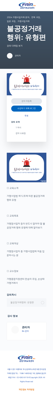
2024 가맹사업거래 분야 (18, 17)
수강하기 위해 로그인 (26, 108)
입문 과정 (11, 21)
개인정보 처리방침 (26, 389)
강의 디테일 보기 (15, 46)
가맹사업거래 (24, 21)
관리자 (26, 327)
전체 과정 (35, 17)
